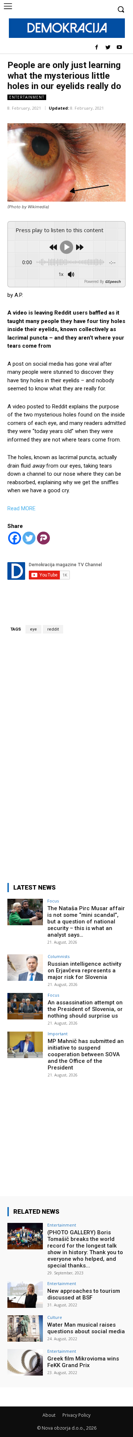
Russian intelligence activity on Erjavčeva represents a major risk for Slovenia (84, 970)
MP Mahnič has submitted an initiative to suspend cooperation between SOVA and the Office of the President (86, 1054)
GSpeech (113, 281)
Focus (53, 901)
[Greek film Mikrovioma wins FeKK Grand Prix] (25, 1362)
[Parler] (43, 538)
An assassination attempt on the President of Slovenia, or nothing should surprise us (85, 1009)
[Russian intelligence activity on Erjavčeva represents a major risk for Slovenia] (25, 967)
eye (33, 629)
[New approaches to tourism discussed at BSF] (25, 1294)
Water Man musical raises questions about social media (86, 1328)
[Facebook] (96, 47)
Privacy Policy (76, 1415)
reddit (53, 629)
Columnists (58, 956)
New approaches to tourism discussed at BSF (83, 1294)
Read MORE (21, 508)
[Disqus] (66, 754)
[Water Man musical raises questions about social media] (25, 1328)
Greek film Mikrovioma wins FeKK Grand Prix (83, 1362)
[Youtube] (119, 47)
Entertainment (26, 97)
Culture (54, 1317)
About (48, 1415)
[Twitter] (107, 47)
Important (58, 1034)
